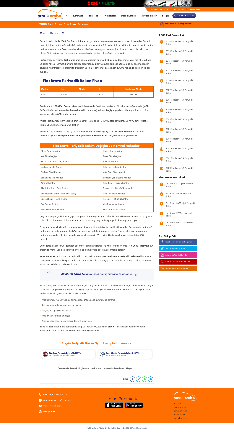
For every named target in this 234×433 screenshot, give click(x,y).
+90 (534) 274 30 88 (57, 400)
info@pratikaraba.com (52, 406)
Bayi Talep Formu (180, 418)
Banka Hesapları (180, 407)
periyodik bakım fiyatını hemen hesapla (96, 274)
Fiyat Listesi (110, 16)
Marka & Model (128, 16)
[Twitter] (138, 379)
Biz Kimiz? (177, 404)
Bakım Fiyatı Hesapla (159, 9)
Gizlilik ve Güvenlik (181, 411)
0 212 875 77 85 (55, 394)
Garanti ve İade (179, 415)
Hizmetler (93, 16)
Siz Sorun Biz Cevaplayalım (178, 23)
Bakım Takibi (195, 9)
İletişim (166, 16)
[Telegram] (150, 379)
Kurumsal (78, 16)
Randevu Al (179, 9)
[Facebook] (132, 379)
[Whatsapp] (144, 379)
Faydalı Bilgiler (149, 16)
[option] (68, 354)
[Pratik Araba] (184, 396)
